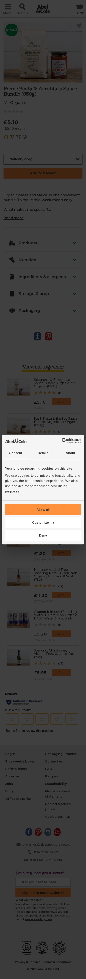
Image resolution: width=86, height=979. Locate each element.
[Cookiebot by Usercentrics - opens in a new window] (62, 441)
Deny (43, 535)
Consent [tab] (15, 453)
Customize (40, 522)
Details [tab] (43, 453)
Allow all (43, 509)
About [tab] (70, 453)
